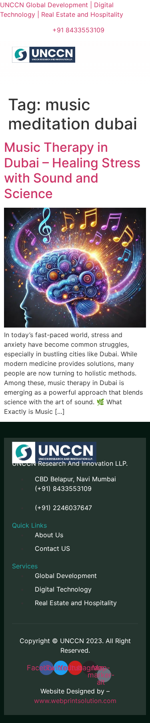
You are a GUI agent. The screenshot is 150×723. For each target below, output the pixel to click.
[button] (39, 74)
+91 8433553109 (78, 30)
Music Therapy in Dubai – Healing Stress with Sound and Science (72, 170)
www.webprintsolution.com (75, 701)
